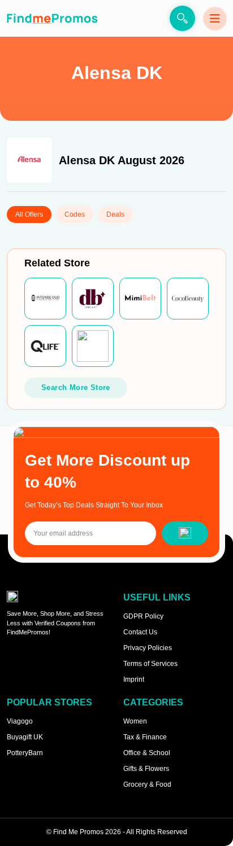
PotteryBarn (25, 753)
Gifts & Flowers (146, 769)
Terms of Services (150, 664)
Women (135, 721)
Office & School (146, 753)
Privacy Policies (147, 648)
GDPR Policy (143, 616)
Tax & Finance (145, 737)
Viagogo (20, 721)
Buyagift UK (25, 737)
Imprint (133, 679)
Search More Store (75, 387)
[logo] (52, 18)
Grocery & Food (147, 784)
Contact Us (140, 632)
